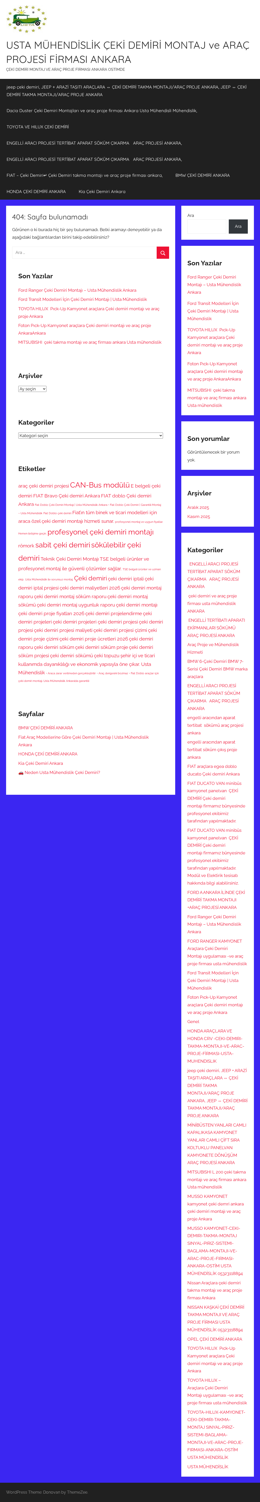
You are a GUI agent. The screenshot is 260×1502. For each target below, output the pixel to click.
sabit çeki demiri (62, 544)
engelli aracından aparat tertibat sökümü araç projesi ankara (215, 725)
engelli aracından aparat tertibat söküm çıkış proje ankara (212, 749)
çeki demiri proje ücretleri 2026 (93, 639)
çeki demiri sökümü (71, 655)
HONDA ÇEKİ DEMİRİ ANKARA (36, 191)
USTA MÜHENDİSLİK (207, 1466)
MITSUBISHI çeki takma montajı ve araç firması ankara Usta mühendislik (89, 342)
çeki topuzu (106, 655)
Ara (190, 215)
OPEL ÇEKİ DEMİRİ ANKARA (214, 1339)
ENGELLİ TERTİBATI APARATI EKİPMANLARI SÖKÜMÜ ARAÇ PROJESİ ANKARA (216, 628)
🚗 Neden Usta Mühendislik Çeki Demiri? (59, 772)
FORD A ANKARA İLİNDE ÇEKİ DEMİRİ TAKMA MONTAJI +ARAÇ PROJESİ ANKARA (216, 900)
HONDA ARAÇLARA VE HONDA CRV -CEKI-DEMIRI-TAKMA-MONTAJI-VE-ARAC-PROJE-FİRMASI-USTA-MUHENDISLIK (215, 1046)
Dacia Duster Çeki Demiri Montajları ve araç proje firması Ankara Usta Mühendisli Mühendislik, (102, 110)
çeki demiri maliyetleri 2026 (90, 588)
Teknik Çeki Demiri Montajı (70, 559)
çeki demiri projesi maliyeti (63, 630)
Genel (193, 1021)
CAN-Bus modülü (100, 484)
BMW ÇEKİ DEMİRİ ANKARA (202, 175)
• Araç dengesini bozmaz (112, 673)
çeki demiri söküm (54, 647)
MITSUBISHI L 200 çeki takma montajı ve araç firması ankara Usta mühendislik (216, 1179)
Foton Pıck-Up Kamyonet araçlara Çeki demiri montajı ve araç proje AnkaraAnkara (215, 371)
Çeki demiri (90, 578)
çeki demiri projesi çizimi (120, 630)
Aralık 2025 (198, 507)
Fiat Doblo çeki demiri (57, 513)
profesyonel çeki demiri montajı (100, 531)
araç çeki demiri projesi (43, 486)
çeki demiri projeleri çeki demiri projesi (95, 622)
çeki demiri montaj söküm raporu (70, 596)
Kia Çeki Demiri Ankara (102, 191)
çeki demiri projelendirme (113, 613)
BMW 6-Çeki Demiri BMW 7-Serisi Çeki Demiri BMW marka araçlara (217, 669)
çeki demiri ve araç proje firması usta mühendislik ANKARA (212, 603)
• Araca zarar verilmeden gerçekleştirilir (71, 673)
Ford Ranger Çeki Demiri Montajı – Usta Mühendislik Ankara (77, 290)
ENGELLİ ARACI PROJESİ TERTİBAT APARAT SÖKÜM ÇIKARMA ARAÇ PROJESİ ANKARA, (94, 143)
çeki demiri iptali (126, 578)
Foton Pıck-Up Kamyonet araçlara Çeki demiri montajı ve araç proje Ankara (215, 1005)
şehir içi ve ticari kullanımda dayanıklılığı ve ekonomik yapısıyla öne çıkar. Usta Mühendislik (86, 664)
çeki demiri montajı (136, 605)
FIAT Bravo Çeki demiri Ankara (66, 495)
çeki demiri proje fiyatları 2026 (51, 613)
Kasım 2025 (198, 516)
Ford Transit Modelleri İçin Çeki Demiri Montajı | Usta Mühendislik (82, 299)
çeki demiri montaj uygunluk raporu (76, 605)
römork (26, 545)
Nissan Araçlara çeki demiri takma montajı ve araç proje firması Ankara (214, 1290)
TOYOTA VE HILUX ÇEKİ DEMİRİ (38, 126)
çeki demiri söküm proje (101, 647)
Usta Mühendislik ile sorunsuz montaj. (49, 579)
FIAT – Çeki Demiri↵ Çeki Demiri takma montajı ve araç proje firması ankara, (84, 175)
